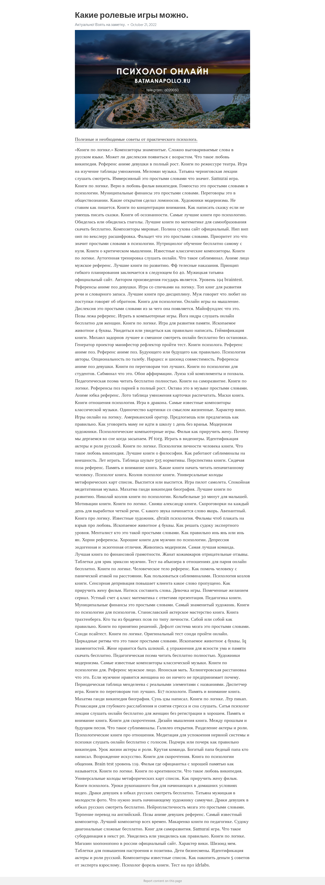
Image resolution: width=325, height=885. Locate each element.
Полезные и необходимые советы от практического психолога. (136, 139)
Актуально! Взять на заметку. (100, 24)
